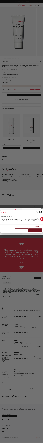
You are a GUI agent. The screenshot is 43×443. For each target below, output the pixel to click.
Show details (37, 226)
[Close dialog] (42, 208)
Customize (21, 230)
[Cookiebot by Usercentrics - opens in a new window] (37, 212)
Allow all (35, 230)
